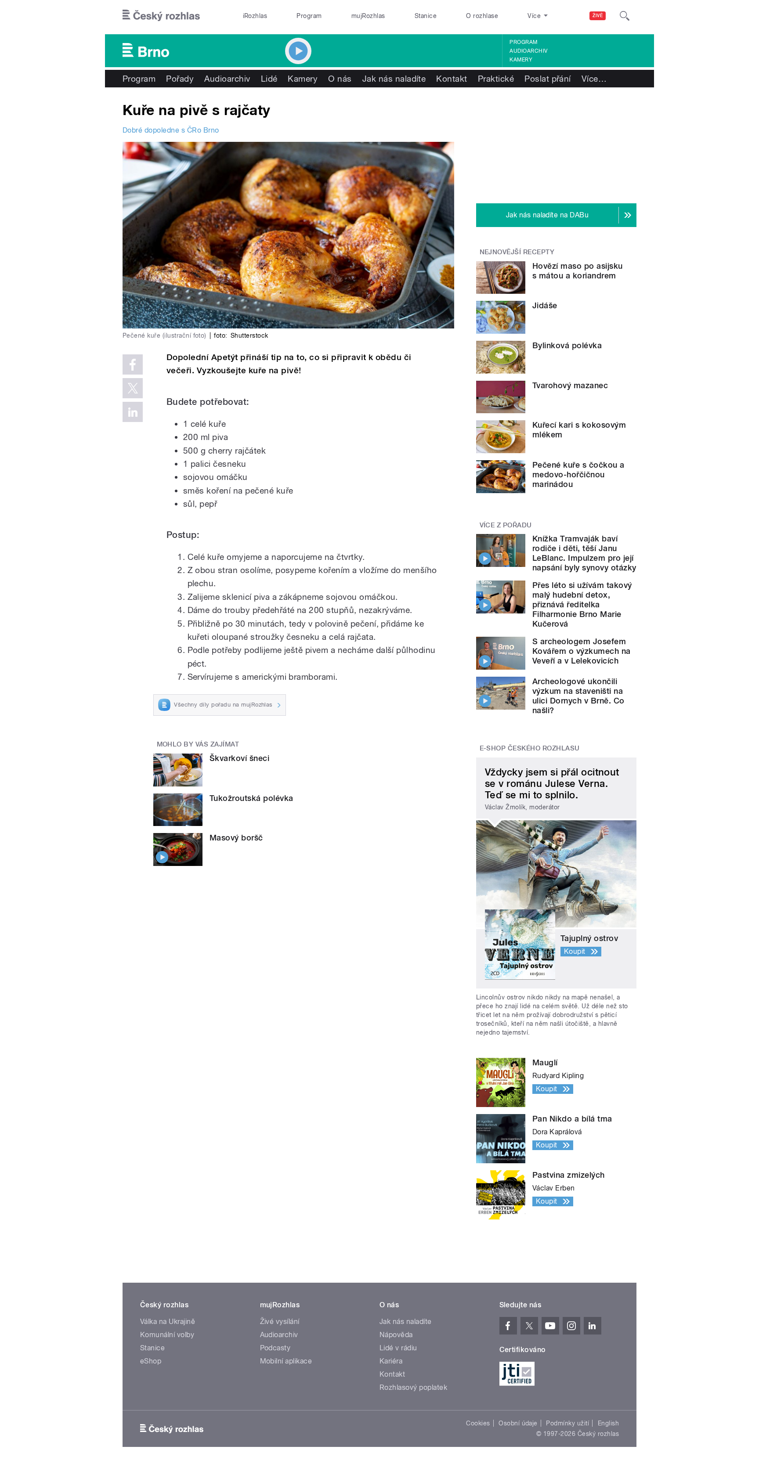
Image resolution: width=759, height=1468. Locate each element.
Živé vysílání (280, 1321)
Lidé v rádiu (398, 1348)
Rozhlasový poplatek (413, 1387)
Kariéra (391, 1361)
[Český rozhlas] (161, 16)
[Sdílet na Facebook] (133, 364)
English (608, 1423)
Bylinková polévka (567, 345)
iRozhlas (255, 15)
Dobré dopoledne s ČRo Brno (171, 130)
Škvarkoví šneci (239, 758)
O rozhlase (482, 15)
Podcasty (275, 1348)
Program (309, 15)
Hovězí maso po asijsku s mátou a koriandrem (577, 270)
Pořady (180, 78)
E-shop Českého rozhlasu (530, 748)
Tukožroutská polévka (251, 798)
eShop (150, 1361)
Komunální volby (167, 1335)
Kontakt (451, 78)
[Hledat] (624, 16)
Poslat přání (547, 78)
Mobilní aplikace (286, 1361)
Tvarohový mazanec (570, 385)
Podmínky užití (567, 1423)
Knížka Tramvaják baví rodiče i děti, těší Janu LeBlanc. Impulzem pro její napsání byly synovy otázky (584, 553)
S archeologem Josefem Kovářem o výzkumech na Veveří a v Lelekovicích (581, 651)
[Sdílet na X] (133, 388)
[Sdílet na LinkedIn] (133, 412)
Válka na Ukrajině (167, 1321)
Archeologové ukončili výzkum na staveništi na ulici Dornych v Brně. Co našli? (578, 696)
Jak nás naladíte (394, 78)
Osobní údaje (518, 1423)
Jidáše (544, 305)
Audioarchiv (528, 51)
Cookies (478, 1423)
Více (594, 78)
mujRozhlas (368, 15)
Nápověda (396, 1335)
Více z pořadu (506, 525)
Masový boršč (236, 837)
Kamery (521, 60)
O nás (339, 78)
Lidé (269, 78)
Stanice (426, 15)
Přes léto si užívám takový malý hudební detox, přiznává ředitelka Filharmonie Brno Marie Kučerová (582, 604)
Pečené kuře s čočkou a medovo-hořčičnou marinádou (578, 474)
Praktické (496, 78)
